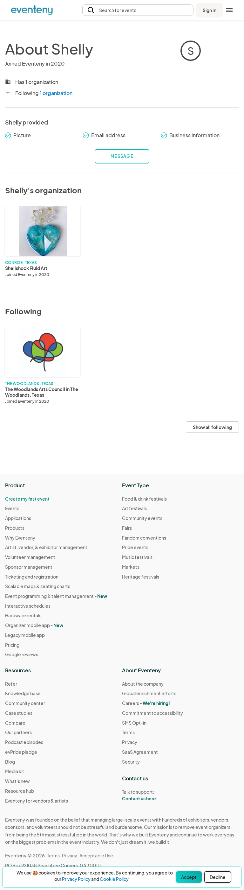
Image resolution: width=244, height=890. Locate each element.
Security (131, 762)
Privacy (129, 742)
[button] (137, 10)
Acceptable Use (96, 855)
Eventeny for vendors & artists (36, 801)
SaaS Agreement (140, 752)
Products (14, 528)
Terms (128, 732)
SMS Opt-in (134, 723)
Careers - (146, 703)
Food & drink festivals (144, 499)
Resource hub (19, 791)
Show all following (212, 427)
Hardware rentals (23, 615)
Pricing (12, 645)
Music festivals (137, 557)
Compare (15, 723)
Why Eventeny (20, 538)
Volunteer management (30, 557)
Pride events (135, 547)
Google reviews (21, 654)
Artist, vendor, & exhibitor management (46, 547)
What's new (17, 781)
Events (12, 508)
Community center (25, 703)
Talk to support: (139, 795)
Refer (11, 684)
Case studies (18, 713)
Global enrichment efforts (149, 693)
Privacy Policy (76, 879)
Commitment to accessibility (152, 713)
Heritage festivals (140, 576)
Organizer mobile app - (34, 625)
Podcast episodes (24, 742)
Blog (10, 762)
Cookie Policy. (115, 879)
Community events (142, 518)
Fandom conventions (144, 538)
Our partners (18, 732)
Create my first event (27, 499)
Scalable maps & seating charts (37, 586)
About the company (143, 684)
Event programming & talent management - (56, 596)
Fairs (127, 528)
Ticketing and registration (31, 576)
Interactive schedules (28, 606)
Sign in (209, 10)
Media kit (14, 771)
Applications (18, 518)
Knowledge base (23, 693)
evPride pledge (21, 752)
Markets (130, 567)
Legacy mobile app (25, 635)
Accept (189, 877)
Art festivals (134, 508)
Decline (218, 877)
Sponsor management (28, 567)
